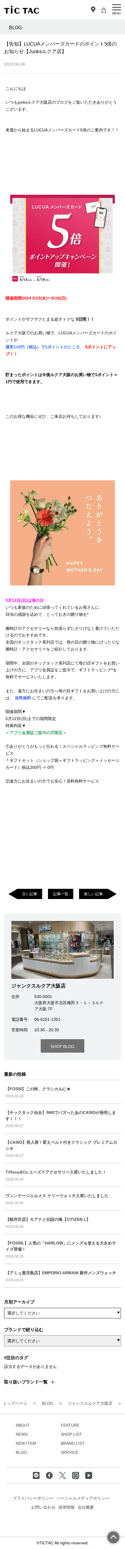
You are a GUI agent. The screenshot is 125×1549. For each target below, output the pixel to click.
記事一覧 (60, 894)
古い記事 (29, 894)
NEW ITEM (26, 1443)
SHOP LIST (71, 1434)
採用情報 (66, 1507)
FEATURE (70, 1425)
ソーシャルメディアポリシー (82, 1498)
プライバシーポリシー (33, 1498)
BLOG (21, 1452)
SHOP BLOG (62, 1046)
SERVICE (69, 1452)
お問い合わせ (43, 1507)
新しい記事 (93, 894)
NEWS (22, 1434)
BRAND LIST (73, 1443)
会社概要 (86, 1507)
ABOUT (23, 1425)
